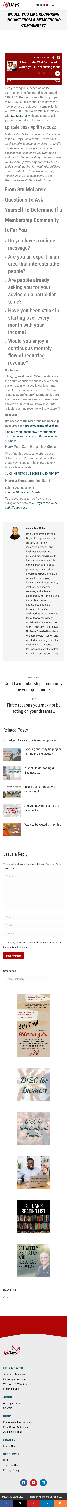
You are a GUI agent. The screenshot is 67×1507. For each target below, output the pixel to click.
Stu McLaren (19, 115)
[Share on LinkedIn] (47, 1503)
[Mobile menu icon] (60, 5)
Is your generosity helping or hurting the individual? (42, 751)
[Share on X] (20, 1503)
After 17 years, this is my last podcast (33, 740)
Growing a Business (14, 1379)
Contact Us (9, 1297)
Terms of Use (10, 1465)
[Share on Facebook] (6, 1503)
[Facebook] (23, 1482)
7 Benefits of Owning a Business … (39, 770)
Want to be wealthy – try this (43, 824)
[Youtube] (33, 1482)
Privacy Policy (11, 1470)
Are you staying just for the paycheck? (41, 808)
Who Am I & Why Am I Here (18, 1384)
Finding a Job (11, 1388)
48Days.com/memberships (40, 425)
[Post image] (4, 740)
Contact (7, 1407)
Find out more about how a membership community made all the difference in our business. (31, 436)
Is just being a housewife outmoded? (40, 789)
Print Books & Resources (17, 1427)
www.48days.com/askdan (25, 492)
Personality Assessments (17, 1422)
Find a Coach (10, 1446)
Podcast (8, 1460)
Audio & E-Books (12, 1431)
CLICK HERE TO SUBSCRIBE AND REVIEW (32, 473)
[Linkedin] (43, 1482)
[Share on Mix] (60, 1503)
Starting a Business (14, 1374)
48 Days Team (11, 1403)
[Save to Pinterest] (33, 1503)
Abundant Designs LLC (51, 1497)
